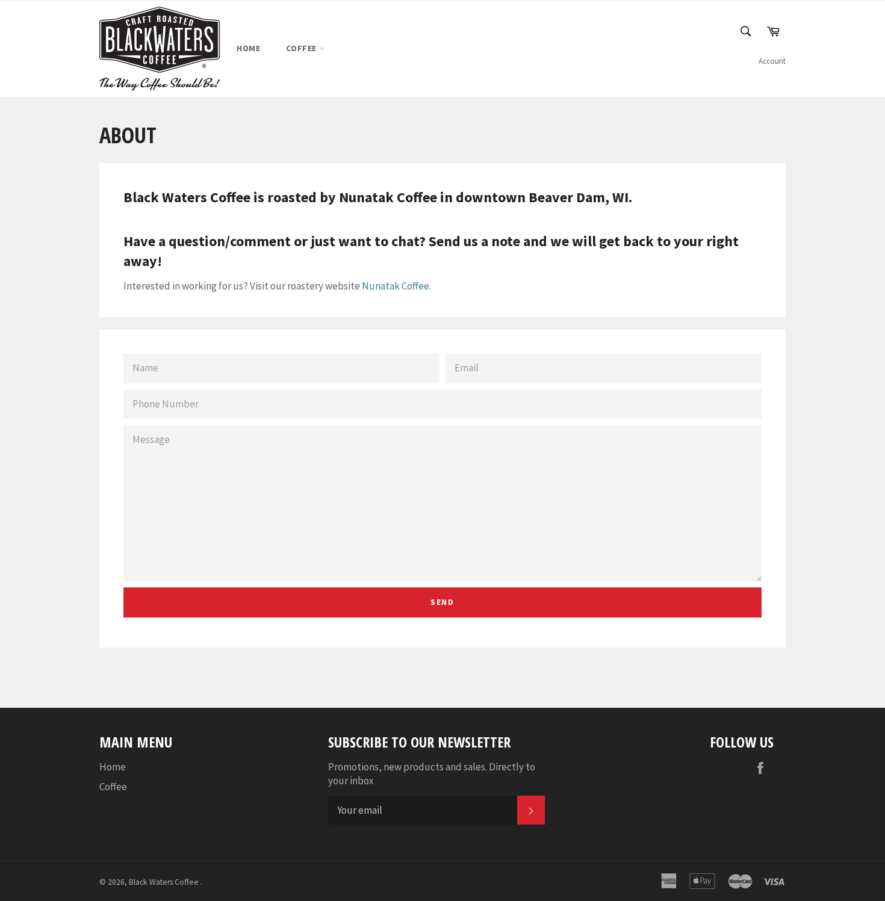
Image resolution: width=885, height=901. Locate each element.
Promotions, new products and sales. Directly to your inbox (431, 773)
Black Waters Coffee (164, 882)
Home (248, 48)
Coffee (302, 48)
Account (772, 61)
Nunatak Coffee (395, 286)
